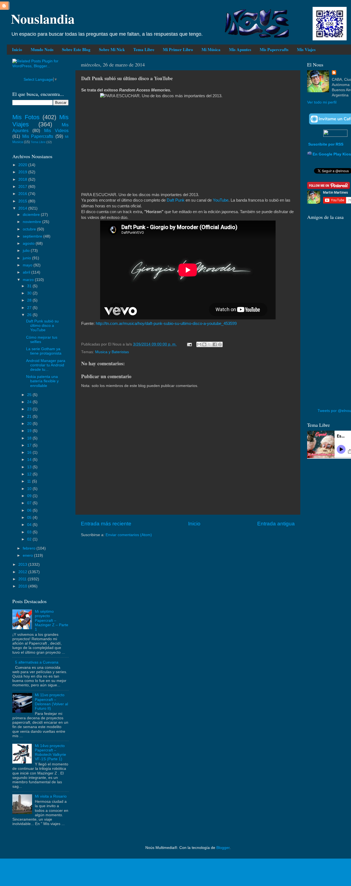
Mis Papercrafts (274, 49)
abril (27, 272)
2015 (23, 201)
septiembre (33, 236)
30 (30, 293)
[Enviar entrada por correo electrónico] (189, 344)
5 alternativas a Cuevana (36, 662)
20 (30, 424)
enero (28, 555)
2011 (23, 579)
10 (30, 489)
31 (30, 286)
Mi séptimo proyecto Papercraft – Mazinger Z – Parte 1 (51, 620)
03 (30, 532)
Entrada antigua (276, 523)
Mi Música (211, 49)
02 (30, 539)
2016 (23, 194)
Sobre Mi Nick (112, 49)
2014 (23, 208)
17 (30, 445)
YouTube (220, 200)
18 (30, 438)
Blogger (223, 848)
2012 (23, 572)
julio (27, 251)
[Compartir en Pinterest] (220, 344)
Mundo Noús (42, 49)
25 (30, 395)
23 (30, 409)
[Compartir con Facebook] (214, 344)
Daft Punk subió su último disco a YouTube (42, 325)
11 (29, 481)
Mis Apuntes (240, 49)
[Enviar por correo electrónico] (199, 344)
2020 (23, 165)
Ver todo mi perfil (321, 102)
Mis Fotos (25, 117)
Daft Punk (176, 200)
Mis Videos (56, 130)
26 (30, 315)
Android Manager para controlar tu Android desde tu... (45, 365)
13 (30, 467)
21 (30, 416)
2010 (23, 586)
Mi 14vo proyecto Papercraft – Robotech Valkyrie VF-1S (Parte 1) (50, 752)
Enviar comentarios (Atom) (129, 535)
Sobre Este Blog (76, 49)
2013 (23, 564)
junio (27, 258)
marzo (29, 280)
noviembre (32, 222)
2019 (23, 172)
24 (30, 402)
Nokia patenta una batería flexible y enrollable (42, 381)
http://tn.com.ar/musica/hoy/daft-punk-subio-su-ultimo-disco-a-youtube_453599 (166, 323)
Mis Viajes (306, 49)
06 (30, 510)
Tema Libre (143, 49)
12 (30, 474)
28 (30, 300)
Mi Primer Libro (178, 49)
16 (30, 452)
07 (30, 503)
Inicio (17, 49)
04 (30, 525)
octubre (30, 229)
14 (30, 460)
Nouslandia (43, 18)
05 (30, 518)
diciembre (32, 215)
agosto (29, 243)
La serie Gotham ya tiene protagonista (43, 351)
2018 (23, 179)
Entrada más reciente (106, 523)
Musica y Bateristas (112, 352)
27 (30, 308)
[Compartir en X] (209, 344)
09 (30, 496)
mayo (28, 265)
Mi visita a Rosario (51, 796)
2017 (23, 187)
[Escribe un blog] (204, 344)
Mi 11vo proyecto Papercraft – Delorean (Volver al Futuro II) (51, 702)
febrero (29, 548)
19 (30, 431)
